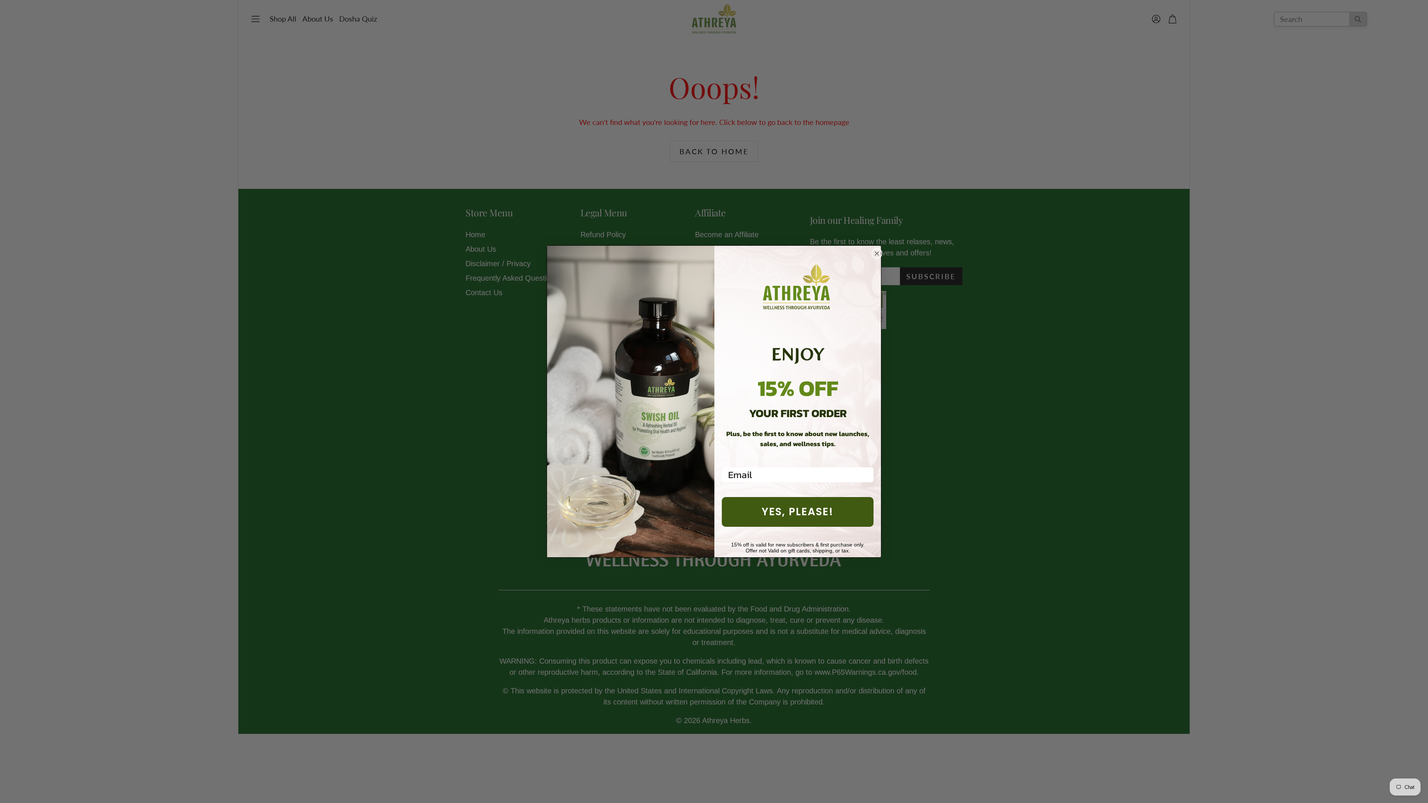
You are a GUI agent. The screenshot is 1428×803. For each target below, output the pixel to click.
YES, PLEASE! (798, 511)
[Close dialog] (876, 253)
